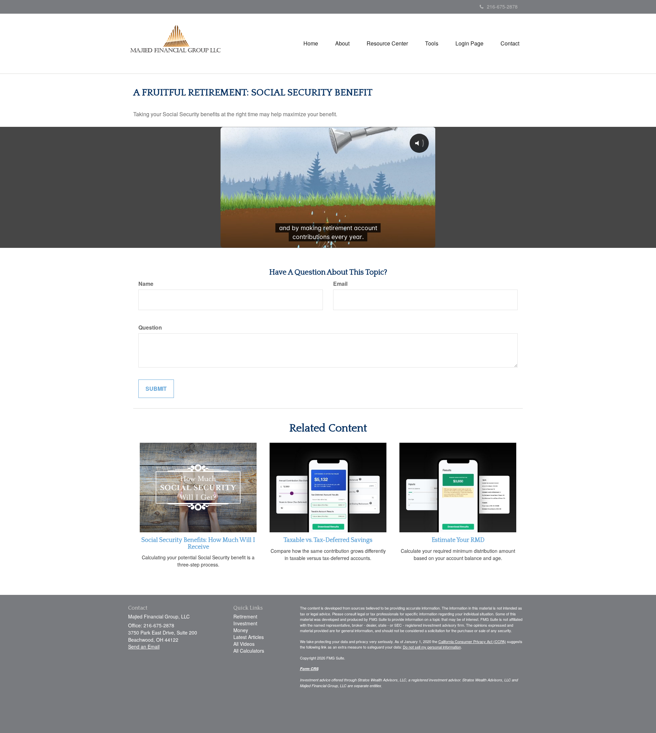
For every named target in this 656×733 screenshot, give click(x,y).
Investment (245, 623)
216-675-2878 (502, 6)
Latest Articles (248, 637)
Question (150, 327)
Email (340, 284)
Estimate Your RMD (458, 540)
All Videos (244, 643)
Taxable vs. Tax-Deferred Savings (328, 540)
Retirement (245, 616)
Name (145, 284)
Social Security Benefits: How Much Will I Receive (198, 543)
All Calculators (248, 650)
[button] (342, 43)
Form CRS (309, 668)
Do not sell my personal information (432, 647)
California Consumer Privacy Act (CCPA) (472, 641)
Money (240, 630)
